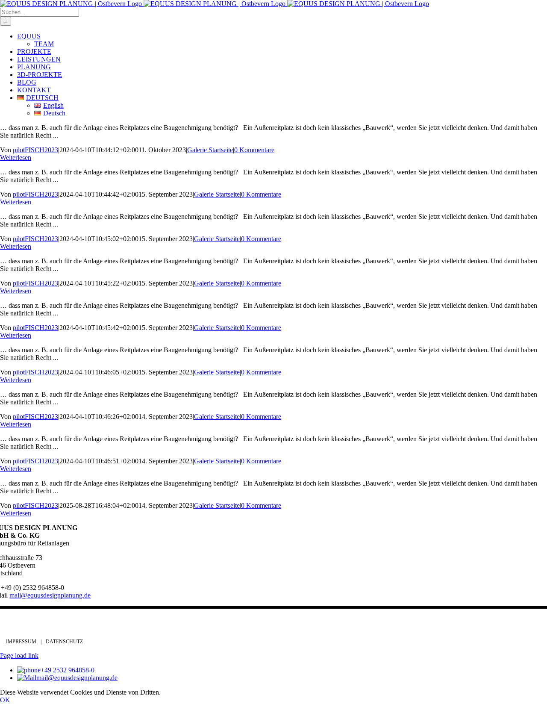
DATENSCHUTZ (64, 642)
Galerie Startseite (210, 149)
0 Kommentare (254, 149)
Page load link (19, 655)
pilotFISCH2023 (35, 149)
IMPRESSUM (21, 642)
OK (5, 700)
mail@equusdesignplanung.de (50, 595)
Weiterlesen (15, 157)
